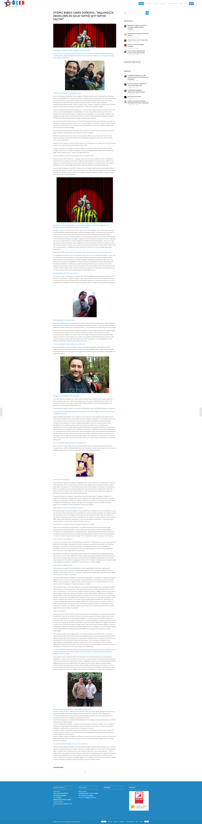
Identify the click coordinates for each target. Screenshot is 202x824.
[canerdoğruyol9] (84, 36)
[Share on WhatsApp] (84, 772)
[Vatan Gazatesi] (201, 412)
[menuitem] (141, 3)
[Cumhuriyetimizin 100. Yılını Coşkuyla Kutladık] (1, 412)
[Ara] (196, 3)
